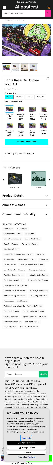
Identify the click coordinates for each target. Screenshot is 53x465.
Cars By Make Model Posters (14, 270)
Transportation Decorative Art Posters (18, 254)
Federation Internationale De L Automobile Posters (23, 306)
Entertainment (10, 20)
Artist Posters (9, 260)
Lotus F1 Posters (10, 327)
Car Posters (29, 234)
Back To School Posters (29, 327)
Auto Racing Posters (11, 249)
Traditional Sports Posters (13, 275)
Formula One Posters (30, 244)
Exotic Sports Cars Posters (14, 280)
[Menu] (4, 7)
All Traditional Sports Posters (15, 296)
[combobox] (23, 13)
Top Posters (8, 229)
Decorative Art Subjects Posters (16, 285)
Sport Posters (22, 229)
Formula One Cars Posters (38, 280)
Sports (21, 20)
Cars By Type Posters (37, 270)
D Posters (40, 254)
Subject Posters (10, 265)
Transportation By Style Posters (34, 316)
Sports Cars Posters (32, 239)
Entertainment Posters (26, 260)
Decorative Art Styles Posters (15, 291)
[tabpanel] (26, 121)
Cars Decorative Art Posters (33, 311)
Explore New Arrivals (26, 2)
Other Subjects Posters (38, 296)
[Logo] (26, 7)
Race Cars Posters (11, 244)
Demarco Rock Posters (12, 322)
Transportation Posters (12, 234)
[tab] (9, 97)
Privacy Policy (26, 438)
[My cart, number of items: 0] (49, 7)
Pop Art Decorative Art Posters (15, 301)
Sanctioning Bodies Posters (38, 275)
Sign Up (43, 374)
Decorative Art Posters (12, 239)
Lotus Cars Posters (11, 316)
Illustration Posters (32, 322)
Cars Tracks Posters (11, 311)
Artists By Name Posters (39, 291)
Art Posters (43, 260)
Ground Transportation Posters (31, 265)
